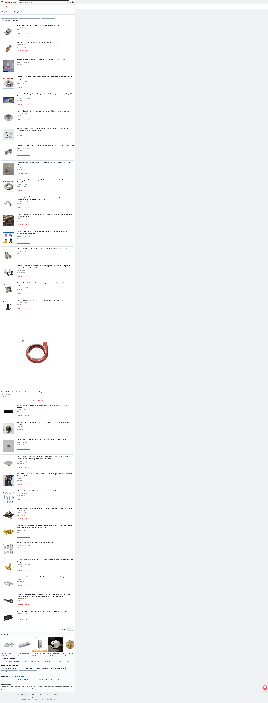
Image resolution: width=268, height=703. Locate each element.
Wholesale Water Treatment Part (10, 668)
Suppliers (20, 7)
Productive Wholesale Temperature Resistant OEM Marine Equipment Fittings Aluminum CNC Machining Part (44, 215)
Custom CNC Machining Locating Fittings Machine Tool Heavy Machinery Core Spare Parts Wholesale (45, 406)
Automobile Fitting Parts (45, 679)
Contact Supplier (23, 33)
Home (3, 661)
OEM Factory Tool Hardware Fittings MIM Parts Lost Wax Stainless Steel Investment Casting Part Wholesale (43, 181)
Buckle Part (5, 679)
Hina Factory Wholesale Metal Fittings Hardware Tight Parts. (36, 542)
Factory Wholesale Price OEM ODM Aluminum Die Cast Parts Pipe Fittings (40, 300)
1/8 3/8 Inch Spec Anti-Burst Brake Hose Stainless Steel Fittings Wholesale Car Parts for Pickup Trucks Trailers (44, 475)
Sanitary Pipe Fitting (16, 679)
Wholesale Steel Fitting (48, 17)
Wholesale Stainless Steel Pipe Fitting (29, 17)
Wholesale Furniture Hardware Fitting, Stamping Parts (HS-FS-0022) (38, 42)
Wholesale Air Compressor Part (10, 20)
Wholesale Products (15, 661)
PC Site (55, 695)
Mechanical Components (32, 661)
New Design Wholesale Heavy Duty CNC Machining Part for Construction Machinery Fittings (45, 145)
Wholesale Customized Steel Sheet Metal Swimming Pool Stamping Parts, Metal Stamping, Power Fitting (45, 509)
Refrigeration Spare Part (30, 679)
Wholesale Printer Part (27, 668)
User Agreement (32, 697)
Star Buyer (49, 695)
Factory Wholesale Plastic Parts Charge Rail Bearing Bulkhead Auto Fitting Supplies (43, 111)
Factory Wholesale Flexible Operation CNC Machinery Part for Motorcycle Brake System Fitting (44, 164)
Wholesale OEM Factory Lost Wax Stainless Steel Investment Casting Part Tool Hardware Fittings (45, 78)
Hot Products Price (26, 695)
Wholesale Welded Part (42, 668)
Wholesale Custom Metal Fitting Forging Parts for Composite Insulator (39, 491)
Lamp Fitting (58, 679)
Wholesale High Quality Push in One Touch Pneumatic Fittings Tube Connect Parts (42, 439)
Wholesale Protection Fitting (9, 672)
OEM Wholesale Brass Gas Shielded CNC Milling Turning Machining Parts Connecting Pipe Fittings (45, 561)
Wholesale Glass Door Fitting (9, 17)
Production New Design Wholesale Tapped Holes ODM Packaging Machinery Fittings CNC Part (45, 95)
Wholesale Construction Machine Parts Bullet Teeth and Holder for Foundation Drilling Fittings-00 (43, 423)
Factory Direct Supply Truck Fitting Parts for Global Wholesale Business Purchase (42, 59)
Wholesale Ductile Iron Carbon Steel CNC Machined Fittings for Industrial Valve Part (43, 248)
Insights (61, 695)
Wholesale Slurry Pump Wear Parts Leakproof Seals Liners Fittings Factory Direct (26, 392)
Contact (49, 697)
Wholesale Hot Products (38, 695)
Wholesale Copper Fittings (58, 668)
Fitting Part (47, 661)
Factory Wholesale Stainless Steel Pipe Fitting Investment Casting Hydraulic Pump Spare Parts (44, 284)
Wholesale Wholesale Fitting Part (28, 672)
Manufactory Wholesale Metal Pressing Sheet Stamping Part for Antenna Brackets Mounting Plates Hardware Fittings (42, 232)
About (25, 697)
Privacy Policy (42, 697)
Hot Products (15, 695)
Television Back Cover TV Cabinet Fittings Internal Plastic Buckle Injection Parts (42, 611)
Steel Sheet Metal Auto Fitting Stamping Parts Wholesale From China (38, 25)
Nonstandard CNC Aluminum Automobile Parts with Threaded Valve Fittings (40, 577)
